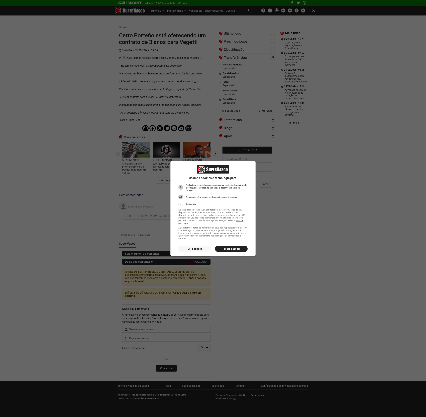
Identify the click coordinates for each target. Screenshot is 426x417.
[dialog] (213, 208)
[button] (213, 204)
